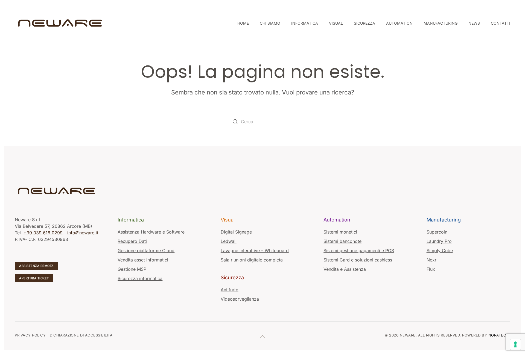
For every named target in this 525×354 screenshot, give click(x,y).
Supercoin (437, 232)
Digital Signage (236, 232)
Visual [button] (336, 23)
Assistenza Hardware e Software (151, 232)
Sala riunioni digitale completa (252, 260)
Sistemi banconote (342, 241)
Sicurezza (232, 277)
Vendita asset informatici (143, 260)
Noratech (498, 335)
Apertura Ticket (34, 278)
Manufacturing (444, 220)
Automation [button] (399, 23)
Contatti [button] (500, 23)
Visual (228, 220)
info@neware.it (82, 232)
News (474, 23)
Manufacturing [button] (440, 23)
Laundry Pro (439, 241)
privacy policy (30, 335)
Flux (431, 269)
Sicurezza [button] (364, 23)
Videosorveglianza (240, 299)
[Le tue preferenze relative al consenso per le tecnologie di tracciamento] (515, 344)
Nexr (431, 260)
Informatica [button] (304, 23)
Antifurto (229, 289)
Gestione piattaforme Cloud (146, 250)
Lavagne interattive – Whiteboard (255, 250)
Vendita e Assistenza (344, 269)
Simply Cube (440, 250)
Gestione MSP (132, 269)
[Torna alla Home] (60, 23)
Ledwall (229, 241)
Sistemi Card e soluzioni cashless (357, 260)
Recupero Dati (132, 241)
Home (243, 23)
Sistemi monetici (340, 232)
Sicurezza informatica (140, 278)
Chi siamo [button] (270, 23)
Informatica (131, 220)
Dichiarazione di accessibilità (81, 335)
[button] (262, 336)
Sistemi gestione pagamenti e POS (358, 250)
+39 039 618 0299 (43, 232)
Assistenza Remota (36, 266)
